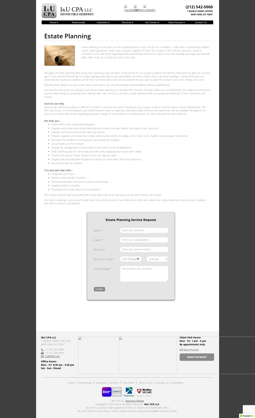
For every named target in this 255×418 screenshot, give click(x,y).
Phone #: (99, 249)
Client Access (176, 22)
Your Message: (102, 268)
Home (53, 22)
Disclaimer (178, 382)
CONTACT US (52, 356)
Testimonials (78, 22)
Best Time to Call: (104, 259)
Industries (102, 22)
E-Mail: (98, 240)
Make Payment (197, 357)
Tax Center (151, 22)
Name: (98, 230)
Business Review (135, 400)
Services (127, 22)
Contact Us (201, 22)
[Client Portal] (189, 350)
